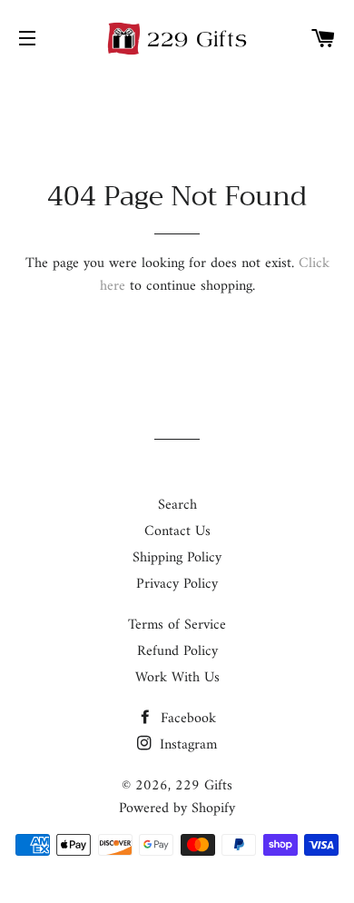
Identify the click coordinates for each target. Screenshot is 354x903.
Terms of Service (177, 625)
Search (177, 505)
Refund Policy (177, 651)
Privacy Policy (177, 584)
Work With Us (177, 677)
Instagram (186, 745)
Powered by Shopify (177, 808)
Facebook (186, 718)
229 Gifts (203, 786)
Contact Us (177, 531)
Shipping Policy (177, 558)
